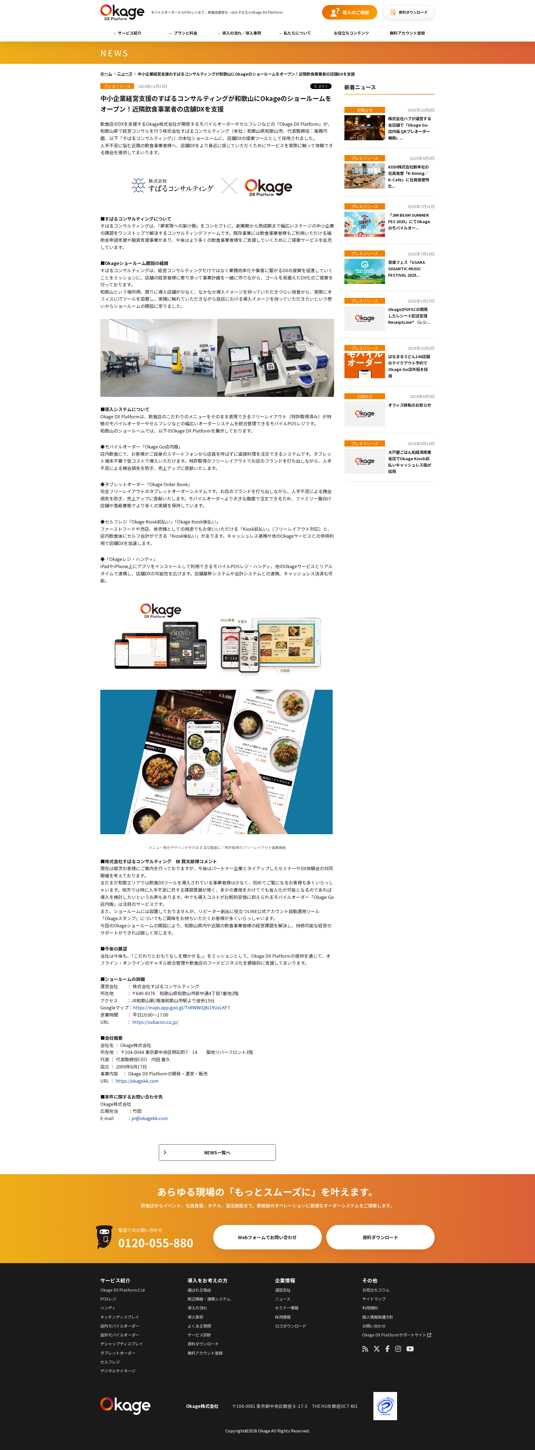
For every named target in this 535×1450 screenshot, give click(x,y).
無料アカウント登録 (407, 33)
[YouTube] (410, 1348)
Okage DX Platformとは (122, 1290)
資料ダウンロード (413, 12)
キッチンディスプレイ (119, 1317)
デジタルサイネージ (117, 1371)
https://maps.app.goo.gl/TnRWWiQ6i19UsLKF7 (181, 1007)
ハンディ (108, 1308)
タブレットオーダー (117, 1353)
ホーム (106, 73)
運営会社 (283, 1290)
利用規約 (370, 1308)
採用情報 (283, 1317)
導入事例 (195, 1317)
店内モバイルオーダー (119, 1326)
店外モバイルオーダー (119, 1335)
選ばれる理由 (199, 1290)
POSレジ (108, 1299)
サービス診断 (199, 1335)
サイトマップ (374, 1299)
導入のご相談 (355, 12)
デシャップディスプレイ (121, 1344)
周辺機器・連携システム (209, 1299)
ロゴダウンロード (290, 1326)
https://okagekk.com (137, 1080)
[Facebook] (387, 1348)
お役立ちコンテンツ (351, 33)
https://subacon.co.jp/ (155, 1022)
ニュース (124, 73)
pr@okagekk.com (150, 1118)
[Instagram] (398, 1348)
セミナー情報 (286, 1308)
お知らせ (365, 110)
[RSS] (365, 1348)
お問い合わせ (374, 1326)
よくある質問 (199, 1326)
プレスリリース (364, 158)
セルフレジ (110, 1362)
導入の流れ (197, 1308)
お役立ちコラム (376, 1290)
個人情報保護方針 (377, 1317)
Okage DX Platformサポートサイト (394, 1335)
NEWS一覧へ (217, 1152)
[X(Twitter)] (376, 1348)
